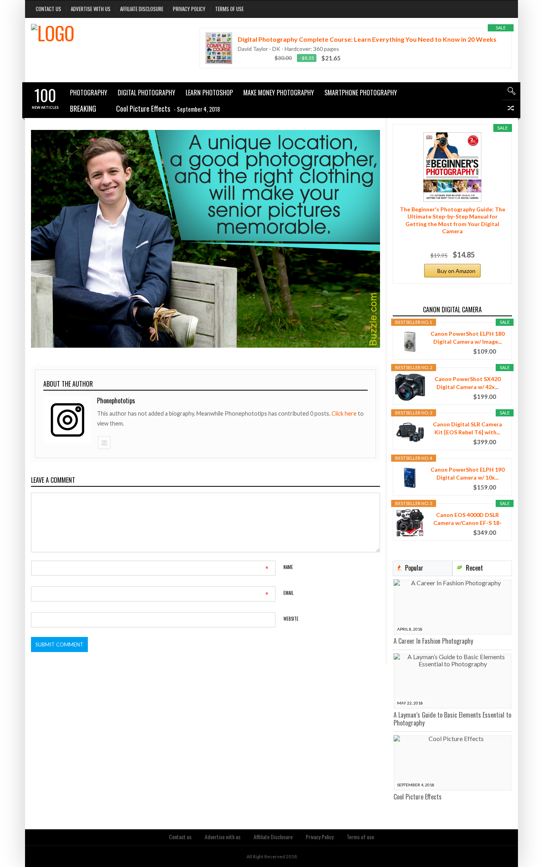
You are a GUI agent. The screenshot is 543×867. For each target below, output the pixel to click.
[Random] (511, 109)
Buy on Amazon (456, 270)
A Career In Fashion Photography (433, 641)
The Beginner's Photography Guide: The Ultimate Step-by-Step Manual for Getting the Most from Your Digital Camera (452, 220)
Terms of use (229, 9)
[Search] (511, 91)
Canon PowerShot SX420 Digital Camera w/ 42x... (467, 382)
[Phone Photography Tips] (102, 42)
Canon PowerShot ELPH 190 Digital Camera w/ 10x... (467, 473)
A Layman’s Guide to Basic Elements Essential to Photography (452, 719)
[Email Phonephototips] (104, 442)
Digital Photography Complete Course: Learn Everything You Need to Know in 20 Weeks (367, 39)
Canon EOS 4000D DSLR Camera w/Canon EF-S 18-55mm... (467, 519)
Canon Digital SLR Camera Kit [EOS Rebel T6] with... (467, 428)
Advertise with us (91, 9)
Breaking (83, 108)
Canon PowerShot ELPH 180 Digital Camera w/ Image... (467, 337)
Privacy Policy (189, 9)
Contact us (48, 9)
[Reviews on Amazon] (254, 58)
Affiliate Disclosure (141, 9)
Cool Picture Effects (418, 796)
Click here (345, 413)
